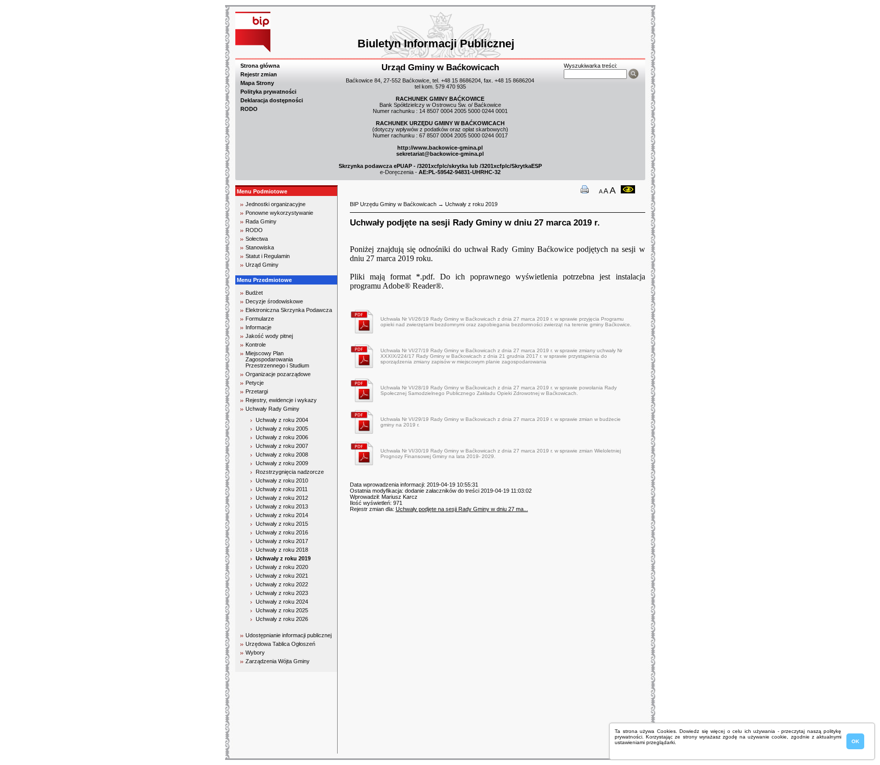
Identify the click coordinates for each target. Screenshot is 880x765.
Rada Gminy (261, 221)
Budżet (254, 293)
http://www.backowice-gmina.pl (440, 148)
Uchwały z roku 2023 (282, 593)
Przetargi (256, 391)
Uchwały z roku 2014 (282, 515)
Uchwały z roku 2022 (282, 584)
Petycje (254, 383)
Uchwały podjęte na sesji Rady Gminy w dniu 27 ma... (462, 509)
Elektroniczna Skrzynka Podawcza (288, 310)
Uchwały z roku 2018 (282, 550)
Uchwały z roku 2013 (282, 506)
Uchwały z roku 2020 (282, 567)
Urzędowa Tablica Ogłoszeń (280, 644)
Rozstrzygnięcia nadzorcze (290, 472)
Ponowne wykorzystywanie (279, 213)
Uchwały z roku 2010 (282, 480)
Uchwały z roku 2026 (282, 619)
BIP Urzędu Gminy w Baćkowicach (393, 204)
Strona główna (260, 66)
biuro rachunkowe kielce (269, 749)
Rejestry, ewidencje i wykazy (281, 400)
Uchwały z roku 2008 (282, 454)
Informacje (258, 327)
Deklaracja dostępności (271, 100)
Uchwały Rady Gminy (272, 409)
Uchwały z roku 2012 (282, 498)
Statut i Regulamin (267, 256)
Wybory (255, 652)
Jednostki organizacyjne (275, 204)
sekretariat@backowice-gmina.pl (440, 154)
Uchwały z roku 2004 (282, 420)
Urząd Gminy (262, 265)
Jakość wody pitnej (269, 336)
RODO (249, 109)
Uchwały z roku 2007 (282, 446)
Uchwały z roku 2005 (282, 429)
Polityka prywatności (268, 92)
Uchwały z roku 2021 (282, 576)
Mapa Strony (257, 83)
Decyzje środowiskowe (274, 301)
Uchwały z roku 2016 (282, 532)
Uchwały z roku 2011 (282, 489)
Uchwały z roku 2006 (282, 437)
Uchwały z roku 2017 (282, 541)
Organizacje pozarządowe (278, 374)
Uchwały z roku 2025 (282, 610)
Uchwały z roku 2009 (282, 463)
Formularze (259, 319)
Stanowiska (259, 247)
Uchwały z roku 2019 (283, 558)
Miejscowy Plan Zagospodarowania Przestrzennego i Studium (277, 359)
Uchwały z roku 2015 (282, 524)
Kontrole (255, 345)
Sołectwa (256, 239)
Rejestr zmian (258, 74)
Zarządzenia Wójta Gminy (277, 661)
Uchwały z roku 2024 (282, 602)
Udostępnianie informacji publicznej (288, 635)
